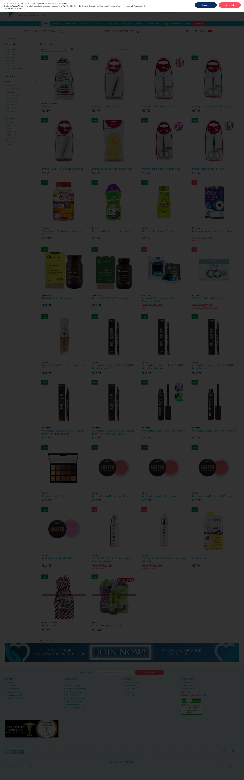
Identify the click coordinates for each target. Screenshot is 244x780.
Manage (206, 5)
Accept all (229, 5)
